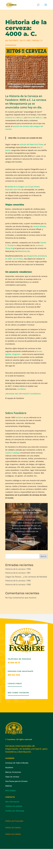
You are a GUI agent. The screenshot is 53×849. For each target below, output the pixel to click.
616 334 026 (14, 675)
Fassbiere (19, 417)
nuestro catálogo (12, 453)
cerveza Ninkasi (39, 226)
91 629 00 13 (14, 662)
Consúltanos (15, 684)
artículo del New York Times (31, 144)
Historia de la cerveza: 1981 (18, 572)
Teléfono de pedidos (13, 806)
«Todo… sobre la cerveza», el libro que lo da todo (26, 511)
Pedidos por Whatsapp (14, 811)
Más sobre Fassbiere (18, 693)
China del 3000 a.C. (35, 117)
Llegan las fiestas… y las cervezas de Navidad (26, 576)
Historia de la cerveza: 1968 (18, 584)
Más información (12, 801)
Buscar (43, 556)
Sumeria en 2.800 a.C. (14, 117)
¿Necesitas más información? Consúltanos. (23, 393)
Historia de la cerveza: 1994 (18, 569)
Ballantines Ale (23, 251)
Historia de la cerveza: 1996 (18, 580)
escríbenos (21, 389)
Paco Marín (13, 40)
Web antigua (10, 790)
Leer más (26, 541)
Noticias (35, 40)
